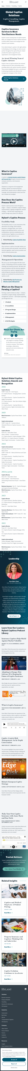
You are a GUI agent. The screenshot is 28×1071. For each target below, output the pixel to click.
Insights (3, 1044)
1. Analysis (8, 302)
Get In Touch (13, 616)
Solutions (8, 6)
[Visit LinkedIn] (25, 989)
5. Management (9, 317)
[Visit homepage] (14, 2)
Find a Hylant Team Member (13, 869)
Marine (3, 1017)
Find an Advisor (5, 1030)
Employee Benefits (6, 999)
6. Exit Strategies (10, 321)
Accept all (14, 1059)
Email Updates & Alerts (7, 1046)
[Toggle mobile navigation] (2, 2)
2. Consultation (9, 306)
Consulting (14, 6)
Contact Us (4, 1037)
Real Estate (4, 1015)
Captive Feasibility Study (19, 239)
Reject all (14, 1064)
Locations (4, 1035)
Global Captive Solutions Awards (11, 78)
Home (3, 6)
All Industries (5, 1021)
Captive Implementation (19, 256)
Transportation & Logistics (7, 1019)
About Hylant (5, 1028)
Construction (4, 1013)
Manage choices (14, 1067)
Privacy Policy (8, 1056)
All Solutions (4, 1006)
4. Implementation (10, 313)
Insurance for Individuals (7, 1004)
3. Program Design (10, 309)
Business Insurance (6, 997)
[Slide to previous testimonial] (12, 335)
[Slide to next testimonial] (16, 335)
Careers (3, 1033)
